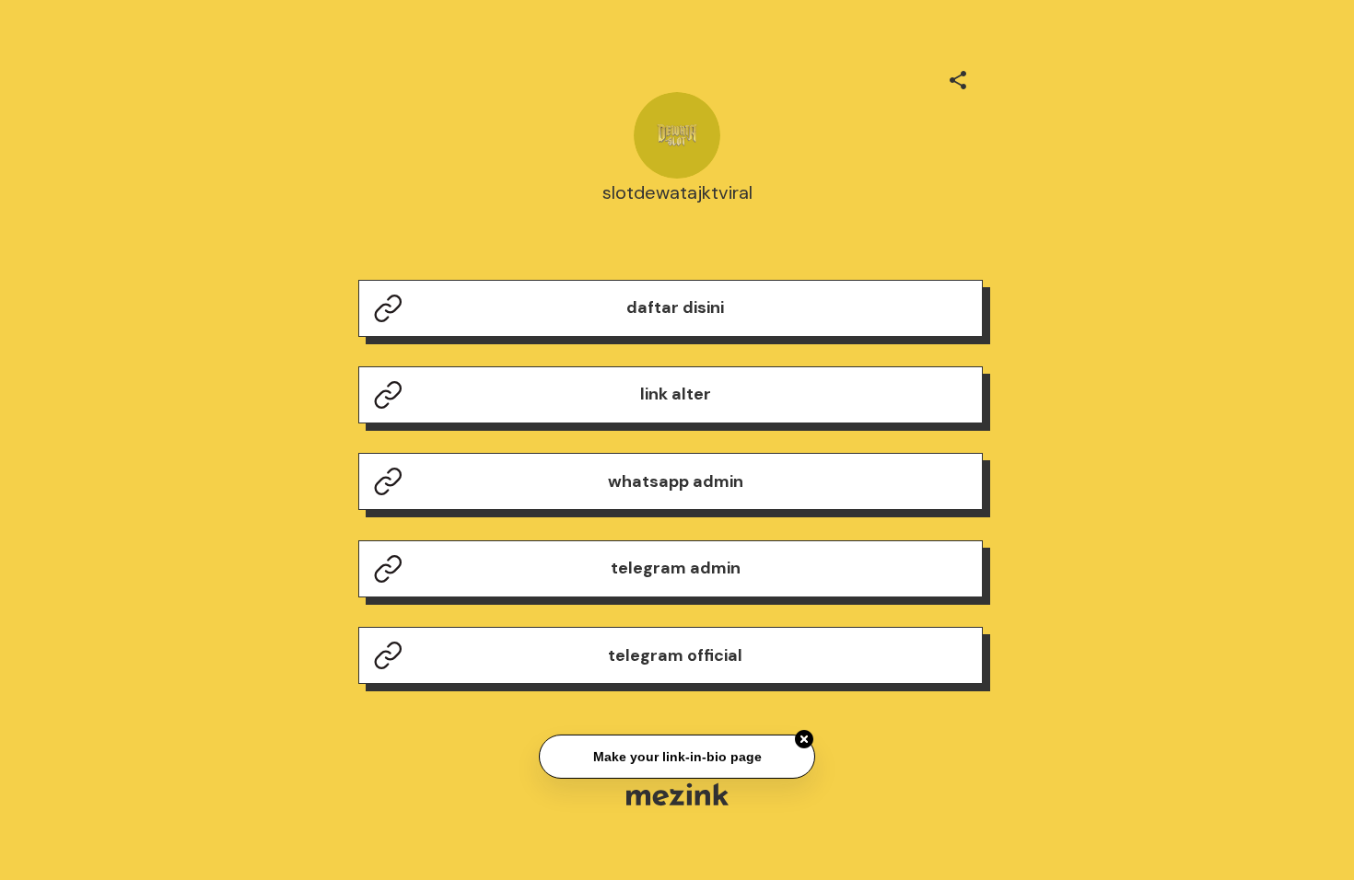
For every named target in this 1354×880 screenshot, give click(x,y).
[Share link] (958, 77)
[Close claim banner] (804, 740)
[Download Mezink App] (677, 794)
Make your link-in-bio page (676, 757)
